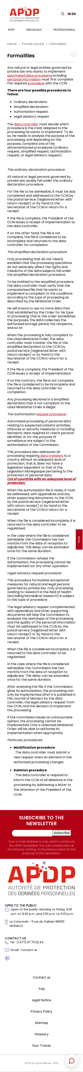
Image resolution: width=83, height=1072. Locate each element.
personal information (24, 79)
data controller (26, 124)
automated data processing (29, 75)
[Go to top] (74, 1041)
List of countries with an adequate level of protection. (41, 481)
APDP (11, 29)
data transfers (51, 455)
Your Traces (41, 1045)
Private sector (33, 44)
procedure (36, 83)
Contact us (41, 977)
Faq (42, 988)
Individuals (34, 29)
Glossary (42, 1034)
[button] (62, 13)
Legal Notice (41, 1000)
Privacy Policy (41, 1011)
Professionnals (64, 29)
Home (12, 44)
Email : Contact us (24, 950)
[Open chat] (71, 1060)
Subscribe (62, 833)
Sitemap (41, 1022)
